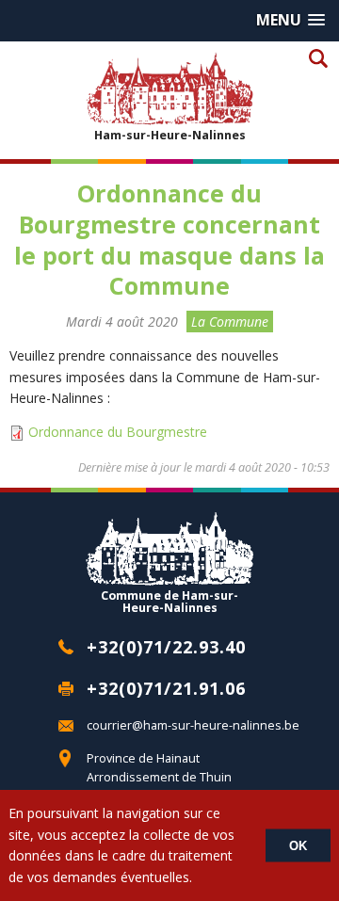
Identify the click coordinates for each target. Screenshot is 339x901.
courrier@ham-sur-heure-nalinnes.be (193, 725)
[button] (290, 20)
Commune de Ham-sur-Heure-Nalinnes (169, 600)
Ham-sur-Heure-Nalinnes (170, 134)
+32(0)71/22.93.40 (166, 647)
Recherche (318, 57)
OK (298, 846)
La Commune (229, 321)
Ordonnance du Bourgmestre (117, 432)
